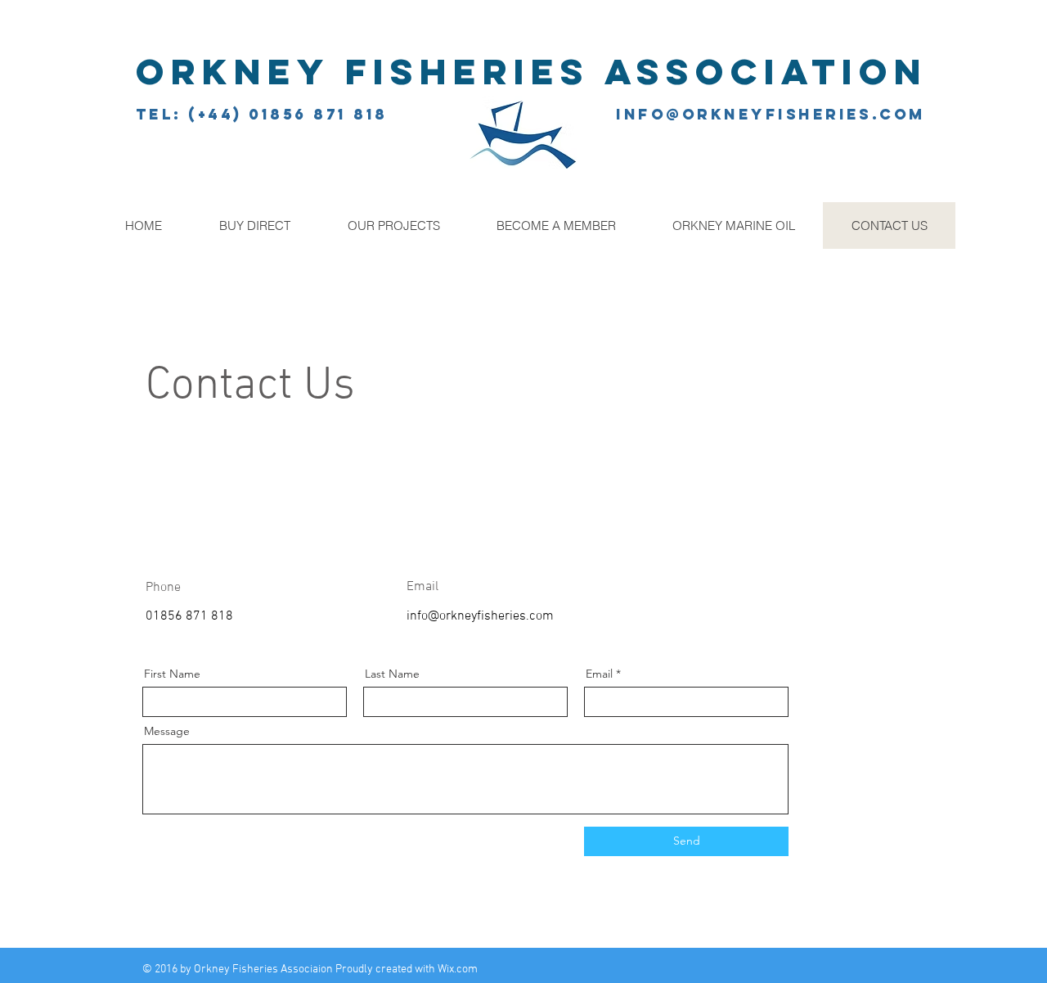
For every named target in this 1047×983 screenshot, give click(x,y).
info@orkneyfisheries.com (480, 616)
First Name (172, 673)
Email (599, 673)
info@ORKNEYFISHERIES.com (771, 114)
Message (167, 731)
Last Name (392, 673)
